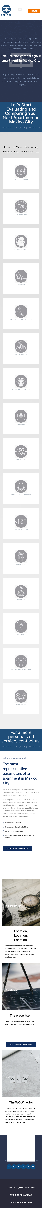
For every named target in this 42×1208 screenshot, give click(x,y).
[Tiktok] (28, 1166)
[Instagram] (23, 1166)
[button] (20, 9)
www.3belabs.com (21, 1202)
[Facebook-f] (9, 1166)
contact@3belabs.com (21, 1187)
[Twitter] (13, 1166)
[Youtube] (33, 1166)
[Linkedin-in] (18, 1166)
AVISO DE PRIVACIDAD (21, 1195)
